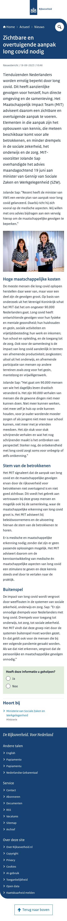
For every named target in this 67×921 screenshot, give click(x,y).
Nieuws (39, 27)
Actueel (25, 27)
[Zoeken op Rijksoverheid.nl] (59, 26)
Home (10, 27)
